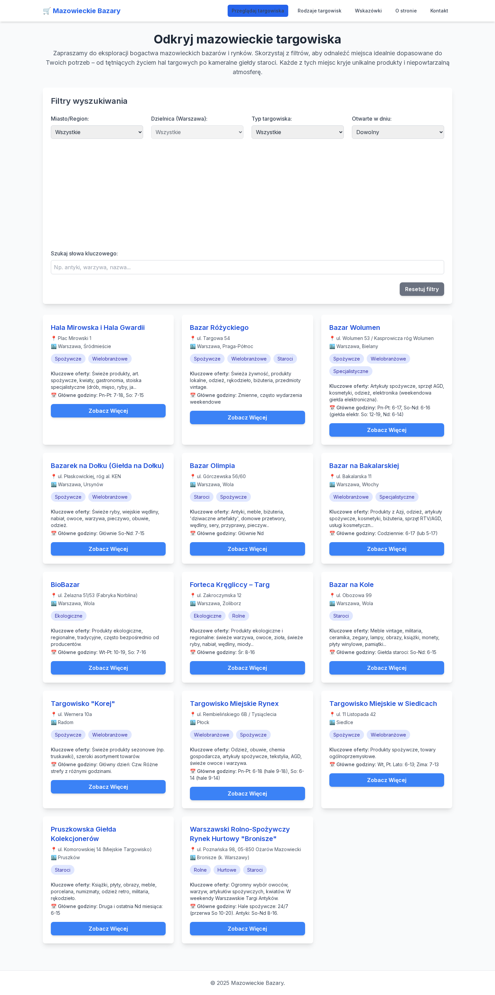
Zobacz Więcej (108, 410)
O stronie (406, 10)
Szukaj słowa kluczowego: (84, 253)
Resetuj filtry (422, 289)
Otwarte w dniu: (372, 118)
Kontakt (439, 10)
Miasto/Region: (70, 118)
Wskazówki (368, 10)
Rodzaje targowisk (319, 10)
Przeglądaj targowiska (258, 10)
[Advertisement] (247, 194)
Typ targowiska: (272, 118)
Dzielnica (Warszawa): (179, 118)
